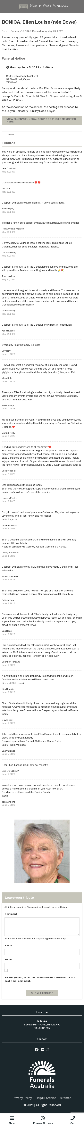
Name (8, 945)
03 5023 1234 (42, 1028)
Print (10, 134)
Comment (10, 914)
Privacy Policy (22, 1098)
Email (8, 959)
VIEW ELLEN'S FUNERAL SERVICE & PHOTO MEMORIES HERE (41, 120)
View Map (11, 82)
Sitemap (65, 1098)
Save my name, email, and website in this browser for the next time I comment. (39, 979)
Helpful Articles (46, 1098)
